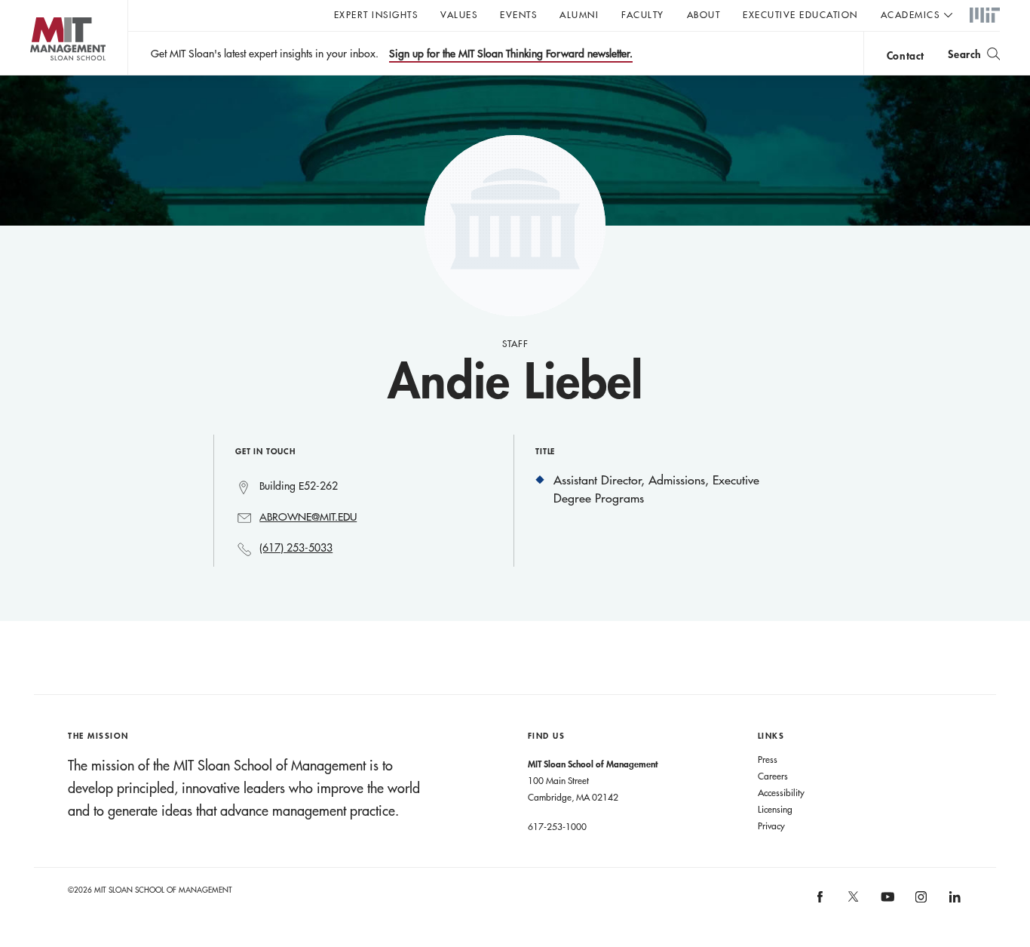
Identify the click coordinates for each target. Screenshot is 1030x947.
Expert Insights (376, 14)
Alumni (579, 14)
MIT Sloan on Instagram (919, 901)
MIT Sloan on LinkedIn (953, 901)
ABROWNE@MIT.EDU (308, 517)
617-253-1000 (557, 826)
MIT (985, 16)
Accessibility (781, 792)
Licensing (775, 809)
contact (905, 55)
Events (518, 14)
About (704, 14)
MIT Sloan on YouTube (885, 905)
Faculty (642, 14)
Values (458, 14)
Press (767, 759)
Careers (773, 776)
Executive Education (800, 14)
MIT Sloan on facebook (820, 901)
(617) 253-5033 (296, 548)
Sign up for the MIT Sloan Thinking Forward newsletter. (511, 53)
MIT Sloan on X (853, 902)
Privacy (771, 825)
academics (910, 14)
